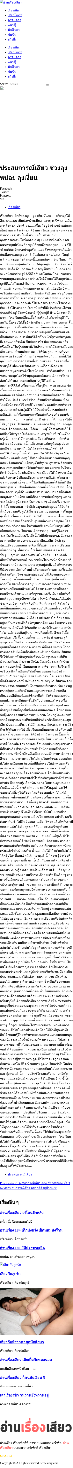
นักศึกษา (14, 29)
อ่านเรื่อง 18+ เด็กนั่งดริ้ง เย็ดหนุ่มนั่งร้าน (31, 1230)
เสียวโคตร (15, 15)
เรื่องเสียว (14, 10)
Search (4, 83)
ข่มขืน (12, 34)
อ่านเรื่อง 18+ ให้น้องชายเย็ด (22, 1248)
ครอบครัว (14, 20)
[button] (36, 188)
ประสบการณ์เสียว (20, 1174)
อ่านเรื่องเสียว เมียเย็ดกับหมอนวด (26, 1360)
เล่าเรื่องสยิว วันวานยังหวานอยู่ (24, 1395)
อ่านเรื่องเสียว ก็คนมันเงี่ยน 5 (22, 1378)
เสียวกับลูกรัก (10, 1274)
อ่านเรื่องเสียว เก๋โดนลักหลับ (22, 1213)
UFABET (6, 1455)
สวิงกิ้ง (12, 39)
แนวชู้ (12, 25)
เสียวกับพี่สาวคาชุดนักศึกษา (22, 1342)
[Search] (47, 84)
